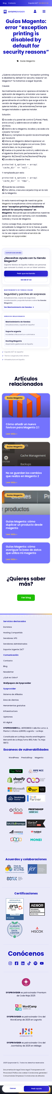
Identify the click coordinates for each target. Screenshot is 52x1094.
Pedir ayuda (36, 1088)
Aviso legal (25, 1070)
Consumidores (9, 1076)
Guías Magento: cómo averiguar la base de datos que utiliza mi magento (23, 550)
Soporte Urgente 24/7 (13, 649)
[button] (44, 12)
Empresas (20, 1076)
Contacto (8, 660)
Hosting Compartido (13, 632)
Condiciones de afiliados (35, 1076)
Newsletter (8, 672)
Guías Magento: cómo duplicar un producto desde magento (24, 525)
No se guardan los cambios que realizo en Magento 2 (24, 474)
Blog (5, 666)
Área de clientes (11, 700)
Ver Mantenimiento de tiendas (19, 307)
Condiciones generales (37, 1073)
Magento (39, 757)
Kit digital (7, 722)
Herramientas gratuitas (14, 705)
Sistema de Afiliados (13, 694)
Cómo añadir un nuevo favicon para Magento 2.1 (22, 425)
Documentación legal (11, 1070)
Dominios (7, 627)
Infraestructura (10, 711)
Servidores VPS (10, 638)
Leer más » (11, 433)
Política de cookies (20, 1073)
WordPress (14, 757)
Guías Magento (27, 61)
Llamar (13, 1088)
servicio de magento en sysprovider (21, 235)
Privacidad (7, 1073)
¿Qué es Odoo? (10, 677)
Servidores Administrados (15, 643)
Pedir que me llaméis (26, 273)
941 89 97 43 (26, 280)
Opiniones (8, 716)
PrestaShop (26, 757)
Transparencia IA (37, 1070)
